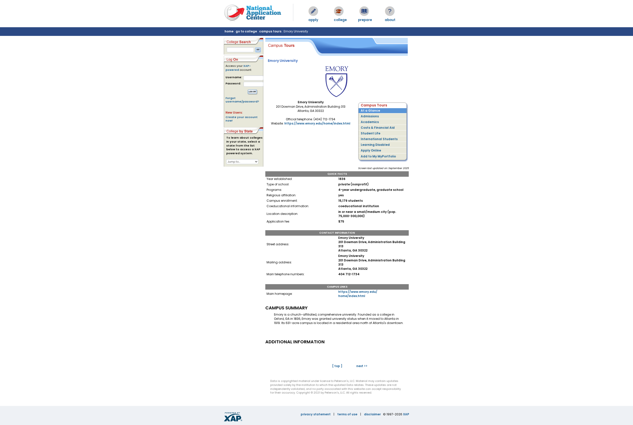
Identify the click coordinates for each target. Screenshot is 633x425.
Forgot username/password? (242, 99)
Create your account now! (242, 118)
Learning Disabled (375, 145)
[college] (339, 11)
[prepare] (364, 11)
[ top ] (337, 366)
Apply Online (371, 150)
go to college (246, 31)
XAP (406, 414)
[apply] (313, 11)
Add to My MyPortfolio (378, 156)
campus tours (270, 31)
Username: (234, 77)
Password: (233, 83)
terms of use (347, 414)
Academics (370, 122)
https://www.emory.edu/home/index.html (317, 123)
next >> (361, 366)
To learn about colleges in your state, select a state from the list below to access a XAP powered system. (244, 145)
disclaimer (372, 414)
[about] (390, 11)
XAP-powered (238, 68)
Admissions (370, 116)
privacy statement (316, 414)
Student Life (370, 133)
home (229, 31)
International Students (379, 139)
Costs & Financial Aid (378, 127)
